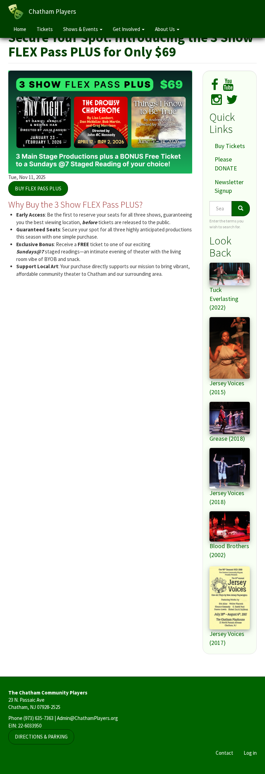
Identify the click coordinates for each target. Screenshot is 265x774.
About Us (165, 29)
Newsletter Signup (229, 186)
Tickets (45, 29)
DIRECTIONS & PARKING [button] (41, 736)
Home (19, 29)
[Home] (18, 11)
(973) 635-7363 (38, 718)
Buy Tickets (230, 146)
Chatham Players (52, 11)
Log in (250, 753)
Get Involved (127, 29)
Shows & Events (81, 29)
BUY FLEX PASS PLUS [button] (38, 188)
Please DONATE (226, 163)
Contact (224, 753)
